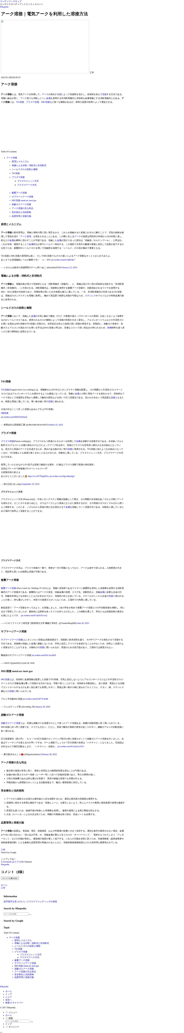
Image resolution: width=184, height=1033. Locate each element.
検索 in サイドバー (14, 1003)
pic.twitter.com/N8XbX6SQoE (14, 417)
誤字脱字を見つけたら (14, 901)
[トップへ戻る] (1, 1032)
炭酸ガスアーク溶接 (21, 204)
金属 (48, 98)
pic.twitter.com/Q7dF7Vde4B (35, 699)
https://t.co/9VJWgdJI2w (38, 476)
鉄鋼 (109, 327)
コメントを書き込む (10, 878)
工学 (3, 850)
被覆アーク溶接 (19, 193)
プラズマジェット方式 (28, 181)
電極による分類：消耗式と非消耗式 (29, 165)
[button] (30, 914)
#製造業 (4, 413)
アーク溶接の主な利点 (22, 208)
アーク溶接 (11, 158)
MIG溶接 (45, 102)
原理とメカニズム (20, 161)
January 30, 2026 (42, 707)
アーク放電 (25, 236)
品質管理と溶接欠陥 (21, 216)
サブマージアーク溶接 (22, 196)
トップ (8, 994)
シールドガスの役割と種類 (25, 169)
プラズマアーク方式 (27, 185)
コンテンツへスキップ (11, 1)
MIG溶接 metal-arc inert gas (24, 200)
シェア (8, 997)
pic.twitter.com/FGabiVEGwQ (34, 615)
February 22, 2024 (69, 267)
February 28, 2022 (49, 754)
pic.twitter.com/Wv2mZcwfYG (71, 746)
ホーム (8, 991)
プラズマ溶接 (32, 102)
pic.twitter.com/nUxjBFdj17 (63, 260)
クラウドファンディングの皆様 (42, 901)
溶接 (104, 94)
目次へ (8, 1000)
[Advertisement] (63, 127)
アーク (45, 94)
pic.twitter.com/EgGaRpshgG (62, 476)
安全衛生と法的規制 (21, 212)
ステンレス (90, 295)
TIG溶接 (20, 102)
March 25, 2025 (56, 425)
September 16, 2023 (30, 484)
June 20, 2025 (83, 623)
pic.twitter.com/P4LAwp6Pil (44, 655)
